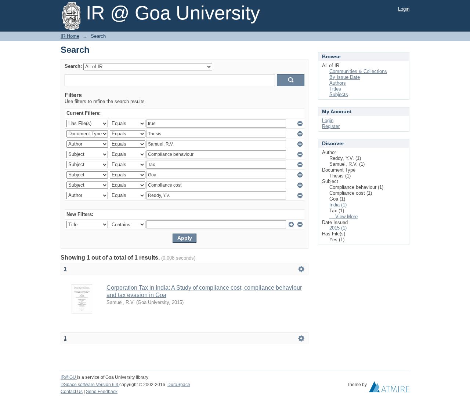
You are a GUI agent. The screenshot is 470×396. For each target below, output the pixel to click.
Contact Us (72, 391)
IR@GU (69, 377)
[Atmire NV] (389, 388)
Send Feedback (102, 391)
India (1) (338, 205)
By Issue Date (344, 77)
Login (403, 9)
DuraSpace (178, 384)
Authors (337, 83)
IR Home (70, 36)
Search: (73, 66)
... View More (343, 216)
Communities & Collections (358, 71)
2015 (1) (338, 228)
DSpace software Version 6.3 (90, 384)
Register (331, 126)
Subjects (338, 94)
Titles (335, 89)
